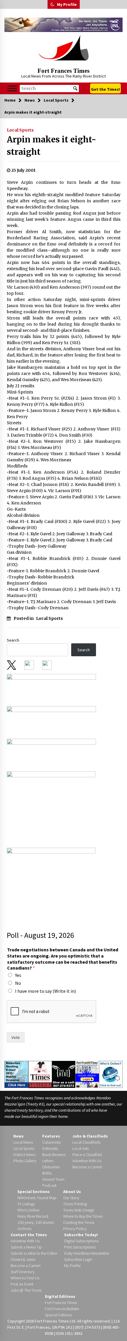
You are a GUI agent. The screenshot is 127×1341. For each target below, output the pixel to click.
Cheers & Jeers (23, 1259)
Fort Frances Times (63, 70)
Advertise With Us (86, 1160)
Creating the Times (78, 1222)
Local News (23, 1142)
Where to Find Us (25, 1278)
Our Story (71, 1197)
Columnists (51, 1142)
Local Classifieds (86, 1142)
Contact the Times (29, 1234)
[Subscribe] (40, 1074)
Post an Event (22, 1284)
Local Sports (20, 130)
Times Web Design (78, 1210)
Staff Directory (23, 1271)
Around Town (53, 1179)
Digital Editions (60, 1296)
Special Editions (58, 1315)
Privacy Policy (75, 1228)
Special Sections (33, 1191)
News (18, 1136)
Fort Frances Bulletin (62, 1308)
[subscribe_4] (51, 720)
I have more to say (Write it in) (45, 991)
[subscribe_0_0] (51, 688)
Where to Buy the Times (82, 1216)
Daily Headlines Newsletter (86, 1253)
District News (24, 1154)
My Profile (67, 4)
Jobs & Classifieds (90, 1136)
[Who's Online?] (111, 1074)
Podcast (49, 1185)
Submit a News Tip (26, 1247)
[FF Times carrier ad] (51, 883)
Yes (18, 975)
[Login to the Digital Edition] (87, 1073)
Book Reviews (54, 1154)
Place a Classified (87, 1154)
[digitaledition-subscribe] (51, 753)
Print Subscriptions (80, 1247)
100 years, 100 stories (35, 1222)
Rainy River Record (32, 1216)
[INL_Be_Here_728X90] (63, 25)
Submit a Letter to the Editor (34, 1253)
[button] (52, 4)
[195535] (51, 807)
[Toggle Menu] (12, 88)
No (18, 983)
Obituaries (51, 1167)
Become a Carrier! (87, 1167)
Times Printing (75, 1204)
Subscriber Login (78, 1259)
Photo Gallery (24, 1160)
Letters (47, 1160)
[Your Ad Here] (64, 1074)
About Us (72, 1191)
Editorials (50, 1148)
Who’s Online (28, 1210)
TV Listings (26, 1204)
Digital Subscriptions (81, 1241)
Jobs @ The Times (26, 1290)
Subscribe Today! (81, 1234)
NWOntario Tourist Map (36, 1197)
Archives (24, 1228)
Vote (16, 1037)
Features (51, 1136)
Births (47, 1173)
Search (13, 640)
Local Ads (80, 1148)
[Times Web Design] (16, 1074)
